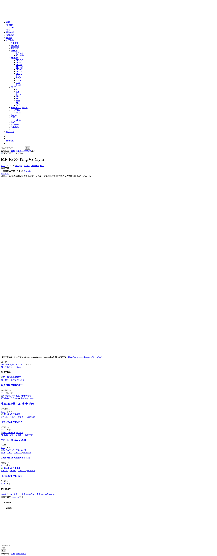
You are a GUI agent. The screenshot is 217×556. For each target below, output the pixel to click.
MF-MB (19, 67)
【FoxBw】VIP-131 (11, 476)
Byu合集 (29, 494)
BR (17, 89)
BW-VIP (19, 53)
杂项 (13, 122)
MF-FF (19, 65)
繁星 (13, 117)
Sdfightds (15, 127)
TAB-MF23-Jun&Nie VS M (15, 457)
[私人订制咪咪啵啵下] (11, 377)
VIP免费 (14, 43)
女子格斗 (10, 40)
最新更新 (15, 48)
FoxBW (14, 51)
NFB (18, 76)
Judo (18, 101)
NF (12, 129)
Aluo (3, 166)
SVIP (18, 113)
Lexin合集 (13, 494)
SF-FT (18, 120)
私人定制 (20, 55)
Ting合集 (37, 494)
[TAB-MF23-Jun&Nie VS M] (13, 450)
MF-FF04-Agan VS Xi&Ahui (13, 364)
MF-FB (19, 62)
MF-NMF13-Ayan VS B (13, 440)
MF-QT (19, 74)
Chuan (18, 94)
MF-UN (19, 71)
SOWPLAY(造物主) (19, 108)
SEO (13, 27)
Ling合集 (5, 494)
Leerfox (14, 115)
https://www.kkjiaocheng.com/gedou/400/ (84, 357)
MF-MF (19, 69)
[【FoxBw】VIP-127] (10, 414)
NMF (11, 435)
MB (17, 103)
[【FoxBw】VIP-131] (10, 468)
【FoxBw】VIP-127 (11, 422)
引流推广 (10, 25)
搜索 (27, 148)
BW (17, 92)
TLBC (13, 87)
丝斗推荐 (15, 45)
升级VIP (27, 171)
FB (17, 96)
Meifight (14, 58)
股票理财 (10, 35)
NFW (18, 78)
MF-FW (19, 60)
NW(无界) (15, 110)
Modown (15, 497)
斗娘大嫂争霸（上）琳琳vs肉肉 (17, 403)
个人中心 (10, 132)
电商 (8, 30)
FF (17, 98)
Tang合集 (21, 494)
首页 (8, 22)
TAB (18, 105)
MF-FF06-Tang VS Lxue (11, 367)
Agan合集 (45, 494)
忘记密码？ (21, 553)
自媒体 (9, 38)
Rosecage (15, 125)
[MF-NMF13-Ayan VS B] (12, 433)
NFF (18, 83)
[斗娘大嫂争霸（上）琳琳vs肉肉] (16, 396)
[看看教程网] (10, 18)
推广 (42, 166)
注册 (13, 553)
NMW (18, 80)
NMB (18, 85)
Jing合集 (52, 494)
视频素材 (10, 32)
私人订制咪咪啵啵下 (11, 385)
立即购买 (5, 173)
